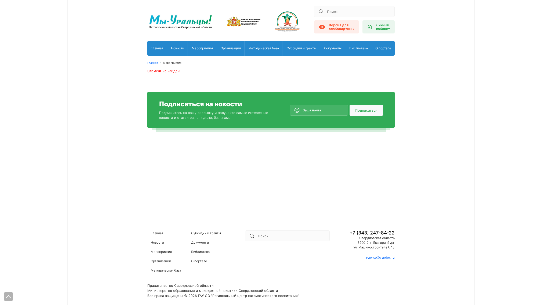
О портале (383, 48)
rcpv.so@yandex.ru (380, 257)
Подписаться (366, 110)
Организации (231, 48)
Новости (177, 48)
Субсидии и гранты (301, 48)
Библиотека (358, 48)
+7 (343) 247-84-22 (372, 233)
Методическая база (264, 48)
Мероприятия (202, 48)
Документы (333, 48)
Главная (157, 48)
